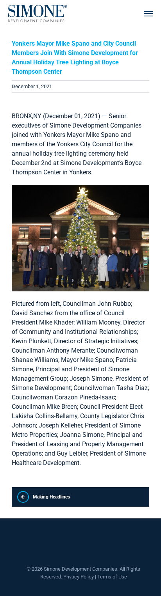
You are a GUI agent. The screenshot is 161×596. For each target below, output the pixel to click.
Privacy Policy (78, 577)
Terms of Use (112, 577)
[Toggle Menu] (148, 13)
